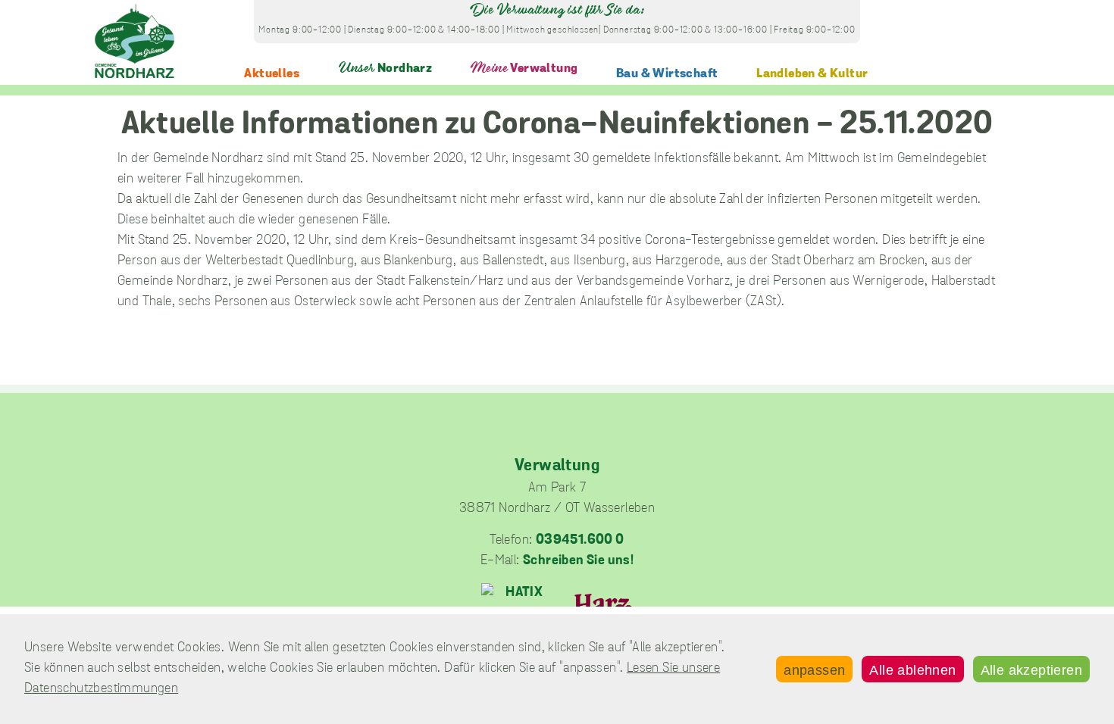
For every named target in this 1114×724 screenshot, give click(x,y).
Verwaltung (524, 68)
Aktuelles (271, 73)
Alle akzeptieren (1031, 670)
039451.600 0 (580, 541)
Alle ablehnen (912, 670)
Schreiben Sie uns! (578, 561)
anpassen (814, 670)
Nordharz (385, 68)
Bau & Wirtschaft (667, 73)
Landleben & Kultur (812, 73)
